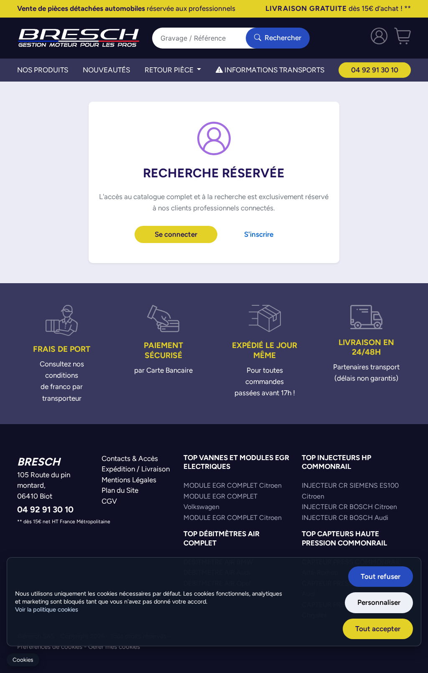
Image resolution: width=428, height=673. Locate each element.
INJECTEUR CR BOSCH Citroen (349, 507)
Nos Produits (42, 70)
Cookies (23, 660)
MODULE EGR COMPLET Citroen (232, 485)
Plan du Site (120, 490)
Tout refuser (380, 576)
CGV (109, 501)
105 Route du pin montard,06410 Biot (43, 485)
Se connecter (176, 234)
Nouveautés (106, 70)
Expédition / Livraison (136, 469)
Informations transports (273, 70)
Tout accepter (377, 628)
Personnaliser (378, 602)
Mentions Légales (129, 480)
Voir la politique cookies (46, 609)
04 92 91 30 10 (374, 70)
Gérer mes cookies (114, 646)
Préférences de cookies (49, 646)
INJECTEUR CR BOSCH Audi (345, 518)
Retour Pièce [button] (170, 70)
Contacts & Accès (130, 458)
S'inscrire (258, 234)
